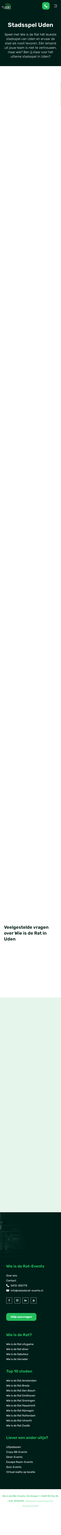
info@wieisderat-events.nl (27, 1290)
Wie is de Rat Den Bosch (20, 1390)
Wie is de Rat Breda (17, 1385)
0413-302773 (19, 1285)
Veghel (13, 1109)
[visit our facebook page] (9, 1300)
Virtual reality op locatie (20, 1472)
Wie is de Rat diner (17, 1349)
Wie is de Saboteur (17, 1354)
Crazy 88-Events (16, 1452)
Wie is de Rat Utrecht (19, 1420)
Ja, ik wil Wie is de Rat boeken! (28, 586)
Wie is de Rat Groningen (20, 1400)
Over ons (11, 1275)
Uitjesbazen (13, 1447)
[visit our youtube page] (34, 1300)
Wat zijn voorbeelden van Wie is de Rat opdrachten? (30, 987)
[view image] (30, 717)
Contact (11, 1280)
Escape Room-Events (19, 1462)
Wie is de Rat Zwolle (18, 1425)
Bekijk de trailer (19, 304)
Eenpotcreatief (30, 1506)
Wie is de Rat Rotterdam (20, 1415)
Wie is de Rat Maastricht (20, 1405)
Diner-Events (14, 1457)
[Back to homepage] (7, 5)
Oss (11, 1124)
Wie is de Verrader (17, 1359)
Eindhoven (15, 1119)
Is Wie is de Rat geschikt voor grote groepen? (27, 970)
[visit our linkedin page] (25, 1300)
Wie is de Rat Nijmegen (20, 1410)
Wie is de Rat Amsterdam (21, 1380)
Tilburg (13, 1129)
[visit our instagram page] (17, 1300)
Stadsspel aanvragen (22, 295)
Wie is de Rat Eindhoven (20, 1395)
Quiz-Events (13, 1467)
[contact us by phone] (47, 6)
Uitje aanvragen (21, 1316)
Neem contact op (19, 1155)
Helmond (14, 1114)
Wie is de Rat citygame (20, 1344)
